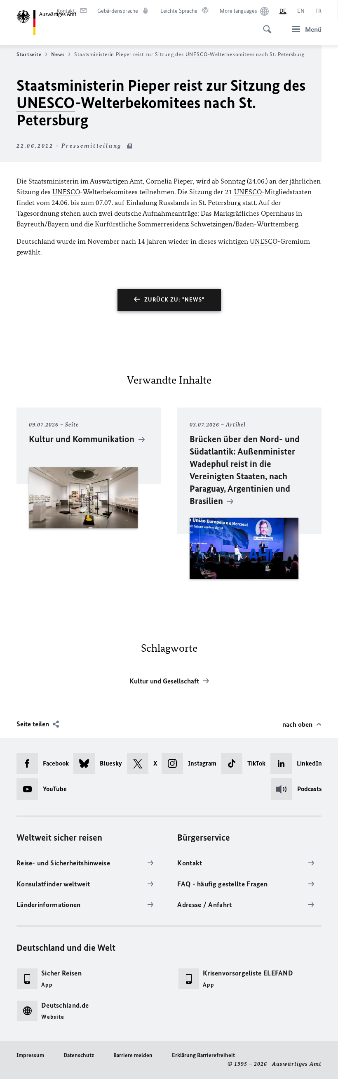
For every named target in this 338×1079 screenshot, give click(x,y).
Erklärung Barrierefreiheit (203, 1055)
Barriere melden (133, 1055)
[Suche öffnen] (265, 25)
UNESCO (196, 54)
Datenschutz (78, 1055)
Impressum (30, 1055)
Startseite (28, 54)
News (57, 54)
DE (282, 10)
